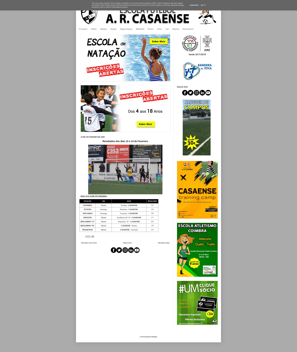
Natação (113, 29)
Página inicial (127, 243)
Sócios (159, 29)
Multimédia (140, 29)
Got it (203, 5)
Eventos (151, 29)
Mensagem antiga (163, 243)
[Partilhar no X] (91, 236)
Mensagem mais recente (89, 243)
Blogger (154, 337)
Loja (167, 29)
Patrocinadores (188, 29)
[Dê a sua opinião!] (88, 236)
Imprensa (175, 29)
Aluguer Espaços (126, 29)
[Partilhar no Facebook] (93, 236)
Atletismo (103, 29)
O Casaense (83, 29)
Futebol (93, 29)
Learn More (194, 5)
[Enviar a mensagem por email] (86, 236)
